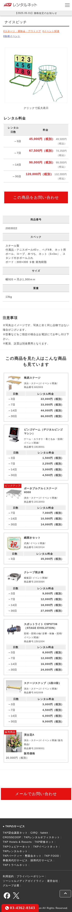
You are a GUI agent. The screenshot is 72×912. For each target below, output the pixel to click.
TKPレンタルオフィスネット (42, 837)
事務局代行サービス (15, 860)
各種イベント (12, 36)
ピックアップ (12, 485)
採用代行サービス (41, 860)
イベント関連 (51, 31)
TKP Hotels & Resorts (17, 841)
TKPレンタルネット (15, 851)
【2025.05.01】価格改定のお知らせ (36, 13)
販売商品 (10, 732)
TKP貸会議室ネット (15, 832)
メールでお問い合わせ (36, 794)
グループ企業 (11, 885)
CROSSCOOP (12, 837)
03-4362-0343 (22, 908)
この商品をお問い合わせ (36, 197)
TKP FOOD (51, 855)
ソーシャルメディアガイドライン (23, 880)
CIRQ (34, 832)
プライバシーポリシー (30, 876)
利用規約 (8, 876)
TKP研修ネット (44, 841)
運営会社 (52, 880)
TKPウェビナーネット (16, 846)
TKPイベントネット (45, 846)
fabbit (44, 832)
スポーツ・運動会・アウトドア (23, 31)
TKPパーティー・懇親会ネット (22, 855)
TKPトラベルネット (15, 864)
